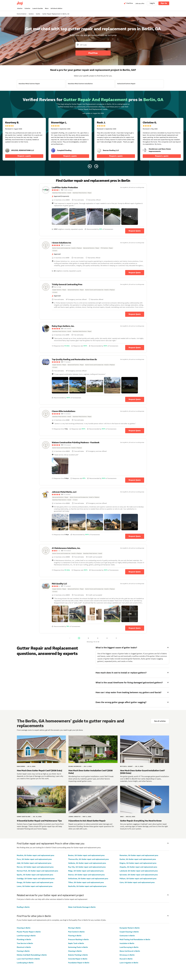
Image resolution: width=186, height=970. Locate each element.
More (46, 8)
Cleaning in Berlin (23, 928)
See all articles (160, 721)
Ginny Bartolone (24, 816)
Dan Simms (21, 766)
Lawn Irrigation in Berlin (129, 963)
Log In (152, 3)
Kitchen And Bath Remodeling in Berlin (32, 955)
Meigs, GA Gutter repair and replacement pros (86, 871)
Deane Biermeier (74, 766)
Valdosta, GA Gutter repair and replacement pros (87, 863)
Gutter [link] (38, 14)
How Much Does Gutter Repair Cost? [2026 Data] (39, 770)
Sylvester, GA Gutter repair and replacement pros (139, 875)
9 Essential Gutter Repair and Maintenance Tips (39, 820)
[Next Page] (116, 638)
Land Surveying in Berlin (26, 935)
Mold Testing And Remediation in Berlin (135, 939)
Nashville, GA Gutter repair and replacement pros (87, 886)
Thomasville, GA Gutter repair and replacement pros (88, 859)
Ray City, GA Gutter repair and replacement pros (87, 867)
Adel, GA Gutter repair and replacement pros (34, 863)
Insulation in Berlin (127, 943)
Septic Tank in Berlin (76, 943)
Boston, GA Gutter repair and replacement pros (86, 855)
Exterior (27, 8)
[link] (7, 150)
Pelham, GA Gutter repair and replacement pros (138, 878)
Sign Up (164, 3)
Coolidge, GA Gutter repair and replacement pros (36, 878)
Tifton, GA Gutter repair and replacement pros (86, 882)
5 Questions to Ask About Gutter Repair (86, 820)
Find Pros (93, 53)
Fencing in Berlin (23, 951)
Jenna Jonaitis (74, 816)
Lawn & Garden (37, 8)
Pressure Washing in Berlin (78, 939)
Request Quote (135, 231)
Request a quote (24, 156)
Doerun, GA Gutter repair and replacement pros (86, 875)
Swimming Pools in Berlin (78, 947)
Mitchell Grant (126, 766)
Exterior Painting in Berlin (78, 955)
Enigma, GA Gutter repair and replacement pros (138, 863)
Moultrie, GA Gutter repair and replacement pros (35, 855)
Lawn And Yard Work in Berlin (28, 959)
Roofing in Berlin (23, 907)
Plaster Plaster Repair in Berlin (29, 932)
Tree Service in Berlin (25, 943)
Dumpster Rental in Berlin (130, 928)
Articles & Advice (56, 8)
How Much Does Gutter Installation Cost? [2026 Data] (90, 771)
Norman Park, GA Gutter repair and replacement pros (37, 871)
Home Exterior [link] (21, 14)
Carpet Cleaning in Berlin (129, 932)
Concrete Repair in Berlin (77, 959)
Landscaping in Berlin (25, 963)
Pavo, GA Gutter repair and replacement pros (34, 859)
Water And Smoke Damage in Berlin (82, 907)
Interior (19, 8)
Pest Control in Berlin (76, 932)
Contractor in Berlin (127, 935)
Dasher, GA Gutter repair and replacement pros (138, 859)
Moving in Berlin (74, 928)
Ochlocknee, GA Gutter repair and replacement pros (88, 878)
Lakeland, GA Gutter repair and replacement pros (139, 871)
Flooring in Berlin (74, 935)
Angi (122, 816)
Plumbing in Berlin (24, 939)
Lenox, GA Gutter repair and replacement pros (34, 886)
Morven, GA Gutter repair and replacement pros (35, 867)
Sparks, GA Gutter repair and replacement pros (35, 875)
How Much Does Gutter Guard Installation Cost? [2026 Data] (142, 771)
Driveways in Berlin (127, 955)
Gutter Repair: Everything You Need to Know (141, 820)
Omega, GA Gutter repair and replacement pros (35, 882)
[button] (60, 216)
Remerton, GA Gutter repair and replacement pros (139, 855)
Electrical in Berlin (24, 947)
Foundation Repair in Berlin (78, 963)
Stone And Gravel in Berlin (130, 951)
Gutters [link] (31, 14)
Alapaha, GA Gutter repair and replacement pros (138, 867)
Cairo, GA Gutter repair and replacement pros (137, 882)
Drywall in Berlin (126, 959)
